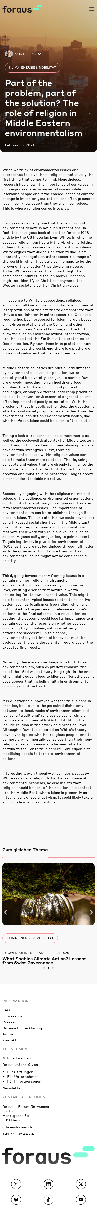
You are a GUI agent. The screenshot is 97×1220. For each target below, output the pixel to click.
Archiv (8, 1034)
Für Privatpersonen (24, 1081)
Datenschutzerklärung (22, 1028)
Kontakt (9, 1040)
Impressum (12, 1016)
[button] (5, 912)
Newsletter (12, 1088)
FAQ (6, 1010)
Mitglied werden (16, 1058)
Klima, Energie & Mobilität (32, 67)
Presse (8, 1022)
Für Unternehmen (23, 1076)
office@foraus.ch (17, 1127)
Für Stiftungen (20, 1071)
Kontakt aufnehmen (23, 1097)
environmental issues (26, 372)
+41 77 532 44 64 (18, 1134)
